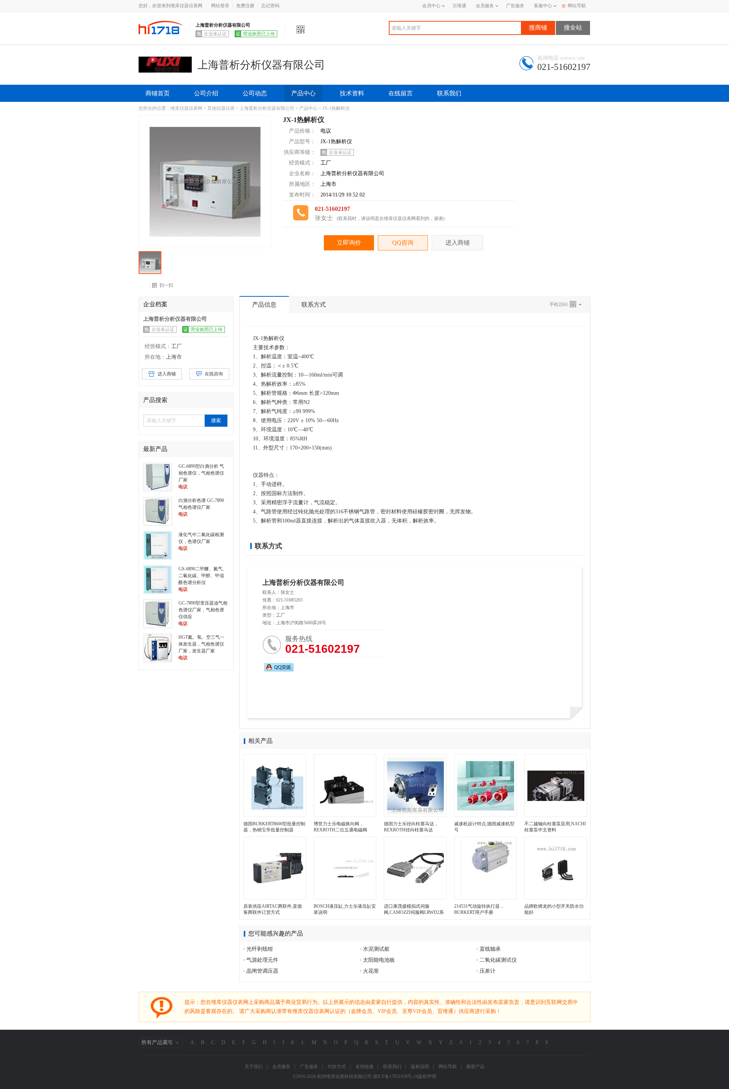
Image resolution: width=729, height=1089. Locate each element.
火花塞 (371, 971)
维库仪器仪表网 (186, 108)
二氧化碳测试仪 (498, 960)
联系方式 (313, 304)
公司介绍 (206, 93)
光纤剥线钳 (259, 949)
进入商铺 (457, 242)
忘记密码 (270, 5)
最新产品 (475, 1066)
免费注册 (245, 5)
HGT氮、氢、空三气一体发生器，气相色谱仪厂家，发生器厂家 (201, 644)
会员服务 (485, 5)
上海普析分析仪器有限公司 (267, 108)
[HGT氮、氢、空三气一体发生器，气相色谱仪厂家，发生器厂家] (157, 647)
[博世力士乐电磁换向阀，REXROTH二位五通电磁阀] (345, 786)
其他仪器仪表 (221, 108)
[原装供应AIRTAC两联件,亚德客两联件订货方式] (275, 868)
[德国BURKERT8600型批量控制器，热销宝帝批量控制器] (275, 786)
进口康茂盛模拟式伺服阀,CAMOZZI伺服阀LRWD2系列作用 (414, 912)
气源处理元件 (262, 960)
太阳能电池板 (379, 960)
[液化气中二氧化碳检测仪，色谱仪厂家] (157, 545)
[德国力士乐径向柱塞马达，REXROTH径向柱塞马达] (415, 786)
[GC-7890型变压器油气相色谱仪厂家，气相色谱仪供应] (157, 613)
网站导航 (577, 5)
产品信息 (264, 304)
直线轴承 (490, 949)
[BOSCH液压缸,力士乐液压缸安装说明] (345, 868)
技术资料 (352, 93)
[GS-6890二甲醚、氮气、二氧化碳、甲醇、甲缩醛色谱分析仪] (157, 579)
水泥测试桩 (376, 949)
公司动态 (255, 93)
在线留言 (400, 93)
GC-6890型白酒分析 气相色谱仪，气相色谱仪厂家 (201, 473)
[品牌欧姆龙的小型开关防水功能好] (556, 868)
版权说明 (420, 1066)
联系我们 (449, 93)
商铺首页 (157, 93)
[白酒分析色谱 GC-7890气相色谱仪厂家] (157, 510)
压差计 (487, 971)
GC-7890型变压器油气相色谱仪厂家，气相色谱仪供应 (202, 609)
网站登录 (220, 5)
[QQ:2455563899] (278, 667)
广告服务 (515, 5)
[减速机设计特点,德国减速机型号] (485, 786)
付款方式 (337, 1066)
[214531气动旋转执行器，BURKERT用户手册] (485, 868)
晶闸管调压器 (262, 971)
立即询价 (349, 242)
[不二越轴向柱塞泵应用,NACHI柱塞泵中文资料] (556, 786)
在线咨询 (214, 374)
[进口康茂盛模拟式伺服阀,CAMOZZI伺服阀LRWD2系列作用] (415, 868)
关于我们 (254, 1066)
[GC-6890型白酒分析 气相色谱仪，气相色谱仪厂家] (157, 476)
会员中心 (431, 5)
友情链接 (364, 1066)
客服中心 (543, 5)
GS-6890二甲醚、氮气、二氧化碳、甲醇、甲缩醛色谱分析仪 (202, 575)
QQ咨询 (402, 242)
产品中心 (303, 93)
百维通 (459, 5)
